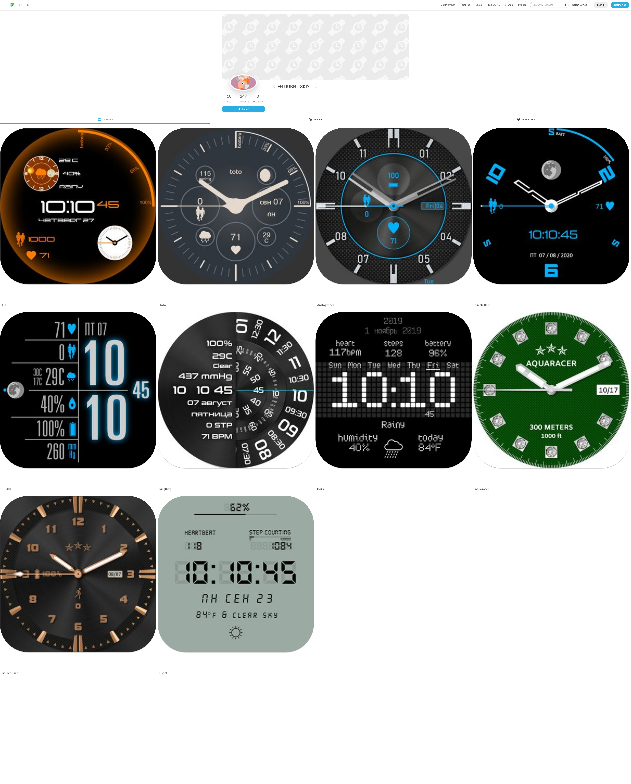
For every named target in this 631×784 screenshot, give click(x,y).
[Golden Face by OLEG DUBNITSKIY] (78, 574)
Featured (465, 5)
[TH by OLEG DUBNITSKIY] (78, 206)
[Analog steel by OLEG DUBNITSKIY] (394, 206)
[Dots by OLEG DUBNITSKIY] (394, 390)
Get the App (620, 5)
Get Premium (448, 5)
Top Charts (494, 5)
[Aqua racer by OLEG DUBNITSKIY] (551, 390)
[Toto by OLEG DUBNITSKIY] (236, 206)
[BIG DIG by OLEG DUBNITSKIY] (78, 390)
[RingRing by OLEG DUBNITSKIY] (236, 390)
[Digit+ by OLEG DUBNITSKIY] (236, 574)
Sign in (601, 5)
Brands (509, 5)
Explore (522, 5)
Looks (479, 5)
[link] (20, 5)
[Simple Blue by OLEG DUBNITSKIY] (551, 206)
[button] (620, 5)
